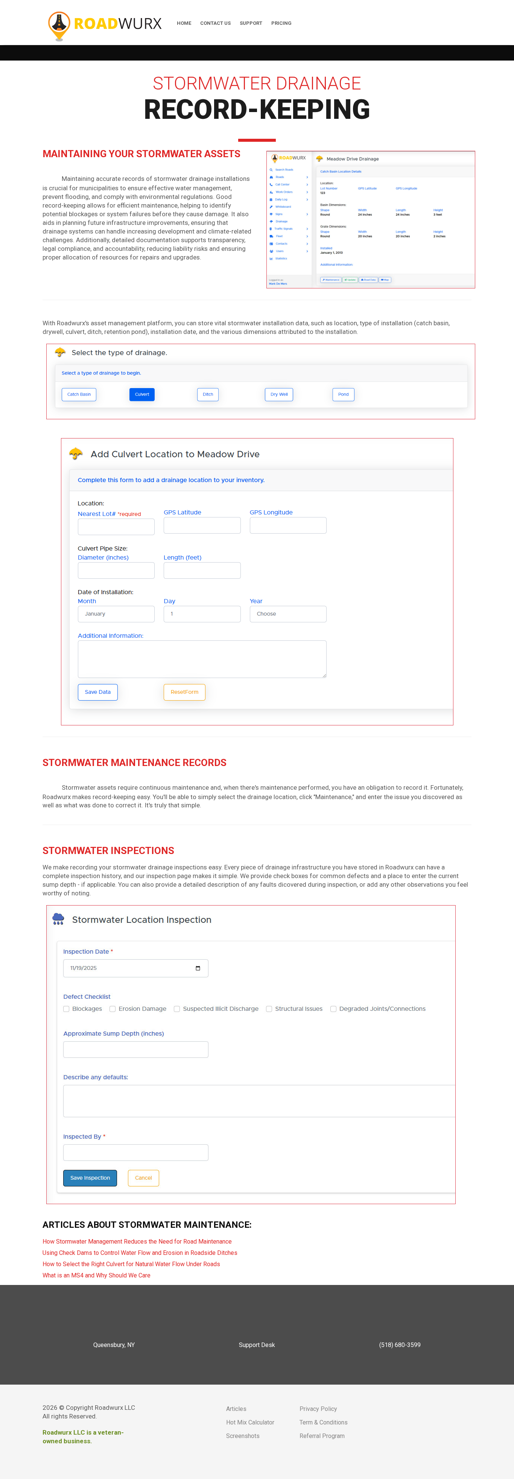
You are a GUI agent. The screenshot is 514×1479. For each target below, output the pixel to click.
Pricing (281, 23)
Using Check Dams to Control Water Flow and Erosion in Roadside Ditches (140, 1252)
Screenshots (243, 1436)
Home (184, 23)
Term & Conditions (324, 1422)
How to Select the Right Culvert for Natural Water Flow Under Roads (131, 1264)
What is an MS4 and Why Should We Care (97, 1275)
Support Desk (257, 1345)
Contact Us (215, 23)
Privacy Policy (318, 1408)
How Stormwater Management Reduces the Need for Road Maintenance (137, 1241)
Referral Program (322, 1436)
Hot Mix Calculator (250, 1422)
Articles (236, 1408)
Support (251, 23)
